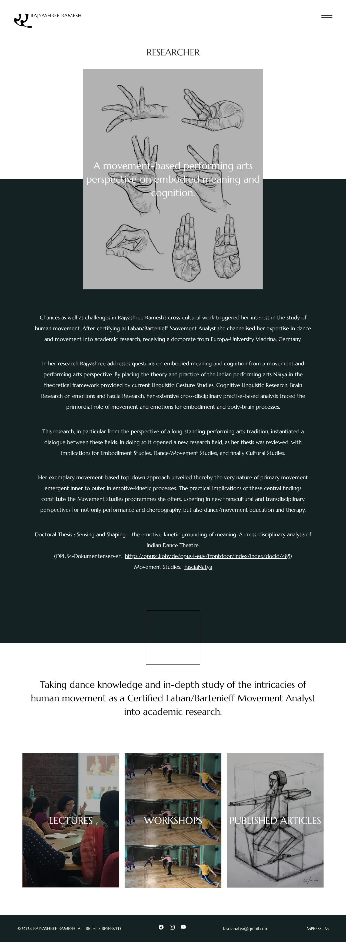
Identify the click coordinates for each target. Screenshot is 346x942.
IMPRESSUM (317, 928)
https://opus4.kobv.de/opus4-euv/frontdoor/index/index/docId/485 (207, 556)
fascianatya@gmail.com (245, 928)
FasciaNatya (198, 567)
